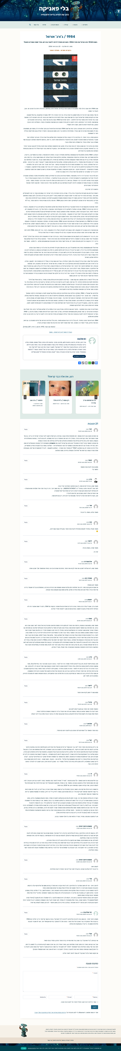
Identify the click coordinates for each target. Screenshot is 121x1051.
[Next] (25, 397)
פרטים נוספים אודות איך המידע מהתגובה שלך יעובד (50, 1012)
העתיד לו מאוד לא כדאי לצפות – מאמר (60, 332)
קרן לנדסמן (63, 403)
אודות (44, 25)
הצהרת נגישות (66, 1040)
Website (43, 997)
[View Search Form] (30, 24)
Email (69, 997)
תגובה (94, 973)
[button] (118, 11)
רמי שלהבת (65, 46)
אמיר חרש (90, 406)
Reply (26, 429)
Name (94, 997)
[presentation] (87, 388)
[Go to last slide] (96, 397)
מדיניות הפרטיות (32, 1048)
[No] (119, 1048)
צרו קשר (36, 25)
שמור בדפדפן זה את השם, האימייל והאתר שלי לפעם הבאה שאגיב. (78, 1002)
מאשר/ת (24, 1048)
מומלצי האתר (54, 50)
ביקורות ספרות (66, 50)
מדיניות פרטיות (57, 1040)
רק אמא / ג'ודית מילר (61, 400)
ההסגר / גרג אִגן (36, 400)
